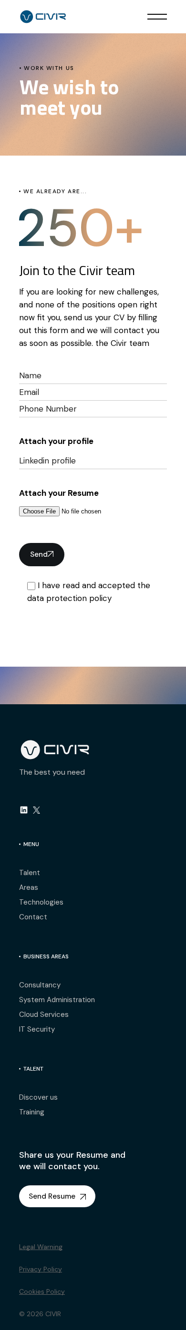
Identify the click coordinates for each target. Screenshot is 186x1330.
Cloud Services (44, 1014)
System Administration (57, 1000)
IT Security (37, 1029)
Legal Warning (40, 1246)
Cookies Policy (42, 1291)
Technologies (41, 902)
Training (31, 1112)
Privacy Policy (40, 1269)
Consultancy (40, 985)
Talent (29, 872)
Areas (28, 887)
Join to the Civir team (77, 270)
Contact (33, 917)
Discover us (38, 1097)
